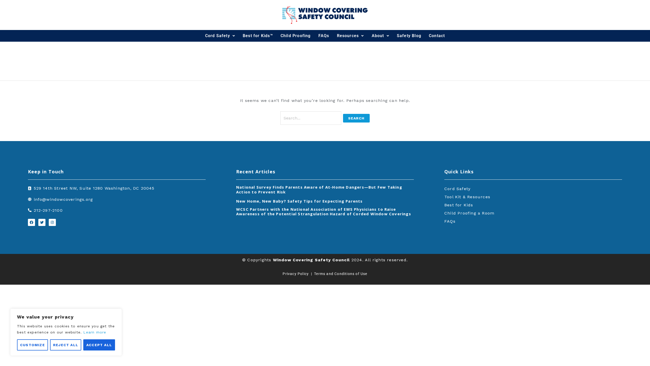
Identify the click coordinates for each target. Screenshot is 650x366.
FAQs (323, 35)
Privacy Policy (296, 274)
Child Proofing (296, 35)
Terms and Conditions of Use (340, 274)
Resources (348, 35)
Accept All (99, 345)
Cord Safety (217, 35)
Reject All (65, 345)
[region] (66, 332)
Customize (32, 345)
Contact (437, 35)
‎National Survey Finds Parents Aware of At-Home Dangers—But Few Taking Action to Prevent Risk (319, 189)
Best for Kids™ (258, 35)
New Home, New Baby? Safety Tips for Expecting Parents (299, 201)
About (378, 35)
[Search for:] (311, 118)
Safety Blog (409, 35)
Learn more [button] (94, 332)
